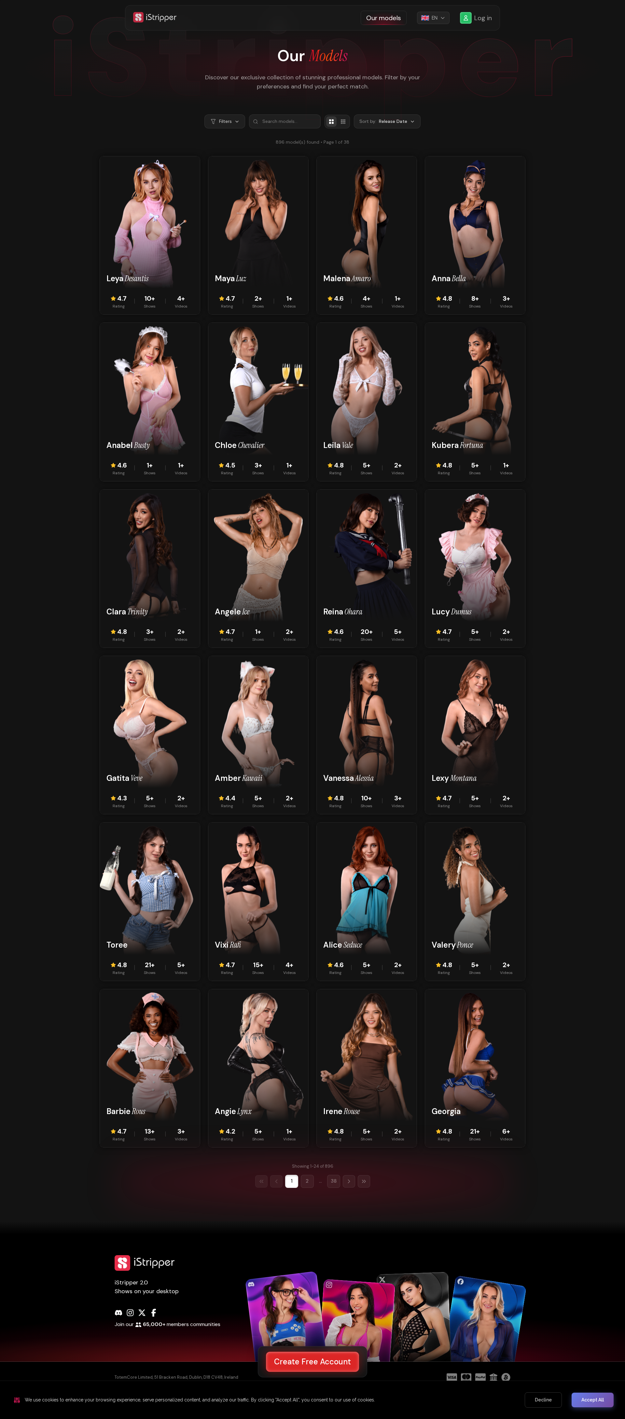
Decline (543, 1399)
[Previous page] (276, 1181)
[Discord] (118, 1313)
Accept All (592, 1399)
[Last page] (364, 1181)
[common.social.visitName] (287, 1328)
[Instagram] (130, 1313)
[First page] (261, 1181)
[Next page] (349, 1181)
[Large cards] (331, 121)
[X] (142, 1313)
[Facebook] (154, 1313)
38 (334, 1181)
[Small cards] (343, 121)
